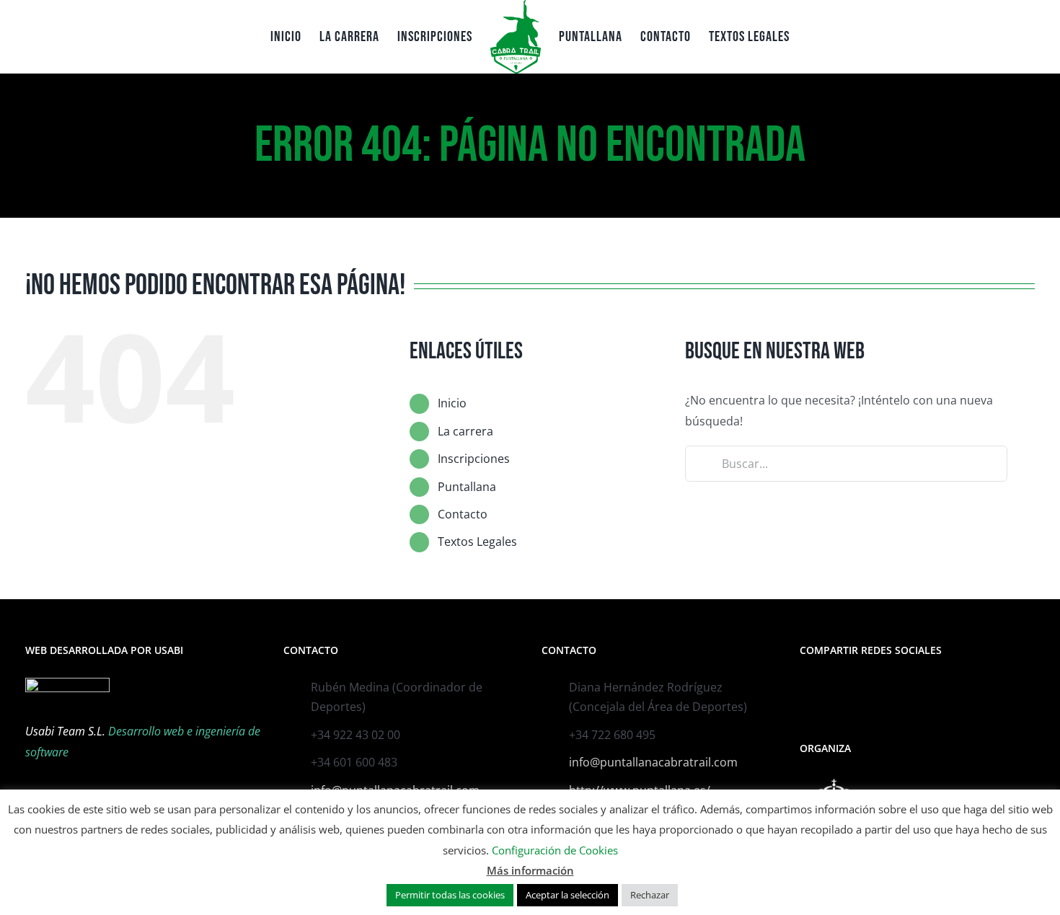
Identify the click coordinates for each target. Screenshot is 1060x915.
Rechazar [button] (649, 894)
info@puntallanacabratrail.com (653, 762)
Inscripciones (474, 459)
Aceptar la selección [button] (567, 894)
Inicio (452, 403)
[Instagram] (823, 688)
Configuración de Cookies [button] (555, 850)
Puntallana (467, 487)
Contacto (462, 514)
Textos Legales (477, 541)
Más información (530, 870)
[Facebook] (804, 688)
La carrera (465, 431)
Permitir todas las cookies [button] (450, 894)
